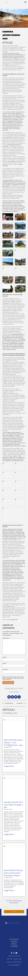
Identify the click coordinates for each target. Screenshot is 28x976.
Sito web (4, 669)
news (14, 944)
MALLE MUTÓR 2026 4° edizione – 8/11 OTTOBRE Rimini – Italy (13, 742)
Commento (6, 638)
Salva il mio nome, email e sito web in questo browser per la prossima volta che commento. (13, 678)
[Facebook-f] (11, 953)
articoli (14, 941)
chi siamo (14, 939)
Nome (4, 657)
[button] (25, 2)
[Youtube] (16, 953)
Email (4, 663)
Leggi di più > (9, 766)
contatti (14, 946)
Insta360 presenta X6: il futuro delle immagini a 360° (13, 804)
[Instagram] (14, 953)
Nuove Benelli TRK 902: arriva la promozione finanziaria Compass (13, 873)
